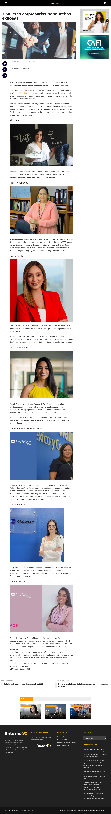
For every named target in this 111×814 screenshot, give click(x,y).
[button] (4, 63)
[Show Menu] (6, 3)
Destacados (16, 61)
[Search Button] (105, 3)
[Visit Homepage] (55, 3)
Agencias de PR (63, 745)
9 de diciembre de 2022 (28, 61)
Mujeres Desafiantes (21, 93)
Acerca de (60, 737)
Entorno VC (12, 810)
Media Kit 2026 (62, 740)
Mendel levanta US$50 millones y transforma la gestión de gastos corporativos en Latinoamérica (94, 795)
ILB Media (36, 737)
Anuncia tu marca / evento (67, 742)
